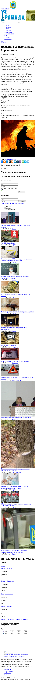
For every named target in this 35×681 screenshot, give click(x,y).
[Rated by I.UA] (8, 653)
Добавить (21, 192)
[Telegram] (28, 161)
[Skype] (25, 161)
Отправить (22, 201)
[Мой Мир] (7, 161)
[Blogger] (12, 161)
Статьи (14, 229)
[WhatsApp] (23, 161)
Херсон (6, 25)
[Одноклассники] (4, 161)
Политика (7, 30)
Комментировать (10, 159)
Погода (3, 566)
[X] (10, 161)
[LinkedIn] (15, 161)
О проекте (7, 669)
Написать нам (8, 671)
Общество (7, 27)
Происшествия (9, 34)
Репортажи (7, 39)
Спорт (6, 35)
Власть (6, 28)
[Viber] (20, 161)
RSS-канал (7, 673)
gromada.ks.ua (5, 9)
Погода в (6, 568)
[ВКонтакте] (2, 161)
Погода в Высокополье (8, 619)
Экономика (8, 32)
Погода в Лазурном (22, 619)
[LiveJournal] (17, 161)
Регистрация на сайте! (8, 203)
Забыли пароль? (20, 203)
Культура (7, 37)
